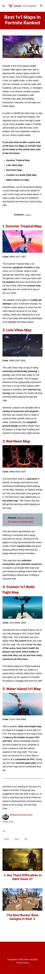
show (28, 215)
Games (11, 822)
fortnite (6, 839)
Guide (16, 839)
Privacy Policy (22, 963)
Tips (25, 839)
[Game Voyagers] (23, 6)
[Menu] (4, 6)
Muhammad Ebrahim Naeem (22, 815)
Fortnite (5, 822)
